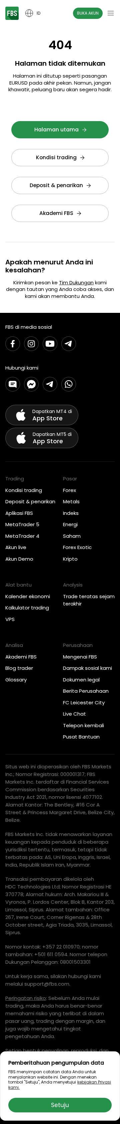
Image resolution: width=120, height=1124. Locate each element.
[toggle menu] (111, 13)
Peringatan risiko (25, 998)
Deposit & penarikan (56, 185)
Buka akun (88, 13)
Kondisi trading (56, 157)
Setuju (60, 1105)
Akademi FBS (56, 213)
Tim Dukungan (76, 282)
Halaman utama (56, 129)
